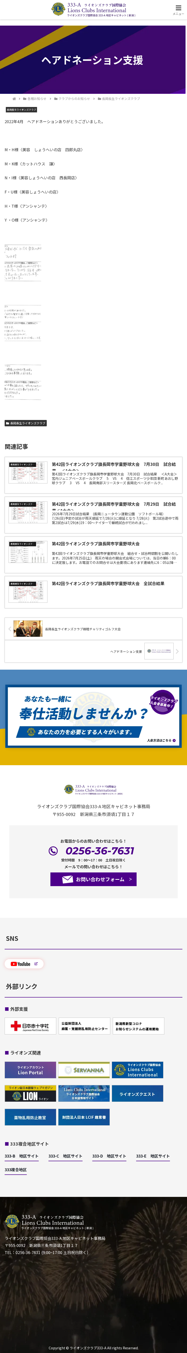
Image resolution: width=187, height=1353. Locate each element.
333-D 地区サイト (109, 1156)
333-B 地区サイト (22, 1156)
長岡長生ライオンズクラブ (27, 423)
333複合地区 (16, 1169)
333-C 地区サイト (65, 1156)
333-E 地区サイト (153, 1156)
